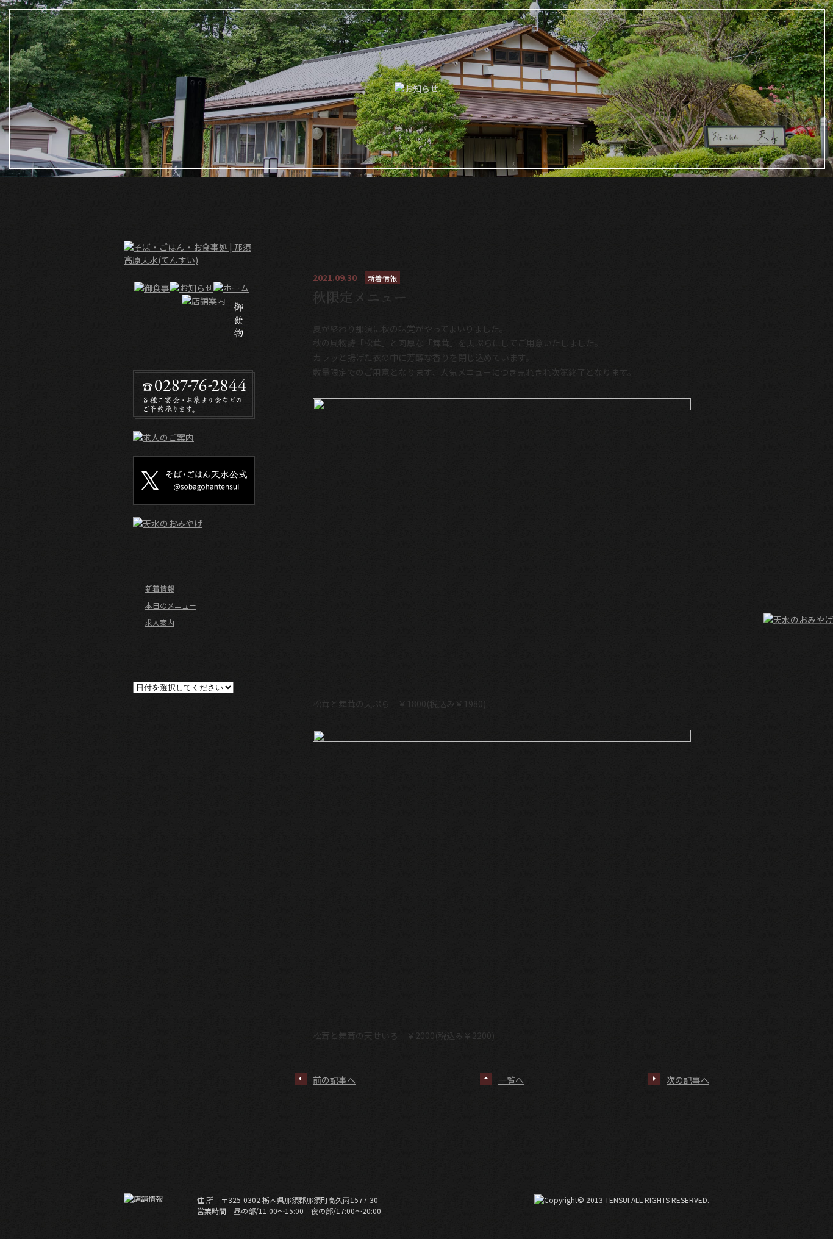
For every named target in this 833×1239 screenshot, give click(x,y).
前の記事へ (334, 1080)
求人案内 (159, 622)
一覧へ (511, 1080)
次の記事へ (688, 1080)
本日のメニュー (170, 605)
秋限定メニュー (360, 296)
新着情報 (159, 588)
